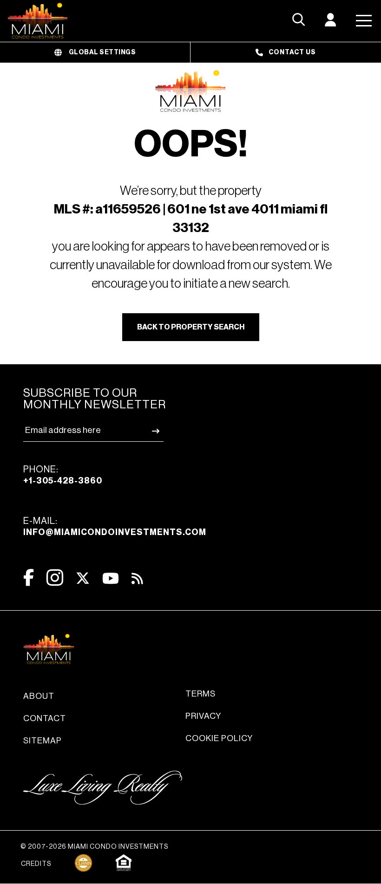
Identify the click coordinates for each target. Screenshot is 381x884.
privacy (203, 716)
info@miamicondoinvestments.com (114, 532)
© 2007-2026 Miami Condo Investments (94, 847)
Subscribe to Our (94, 399)
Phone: (62, 475)
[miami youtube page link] (110, 578)
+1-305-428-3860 (62, 481)
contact (44, 718)
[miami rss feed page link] (137, 578)
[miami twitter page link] (83, 578)
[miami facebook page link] (28, 577)
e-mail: (114, 526)
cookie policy (219, 738)
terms (200, 694)
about (38, 696)
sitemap (42, 740)
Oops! (191, 144)
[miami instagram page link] (54, 577)
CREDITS (36, 864)
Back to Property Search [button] (190, 327)
